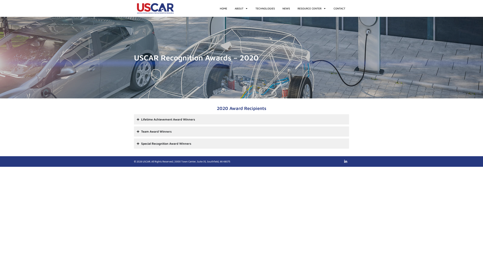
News (286, 8)
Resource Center (309, 8)
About (239, 8)
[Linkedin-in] (345, 161)
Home (223, 8)
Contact (339, 8)
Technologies (265, 8)
